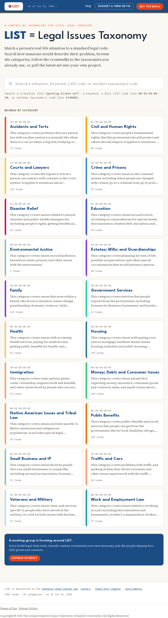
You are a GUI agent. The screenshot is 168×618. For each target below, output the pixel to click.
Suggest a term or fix (114, 6)
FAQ (88, 6)
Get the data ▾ (150, 7)
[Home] (14, 6)
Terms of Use (8, 608)
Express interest (24, 558)
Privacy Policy (28, 608)
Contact (86, 588)
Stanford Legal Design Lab (60, 588)
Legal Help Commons (108, 588)
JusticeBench (133, 588)
